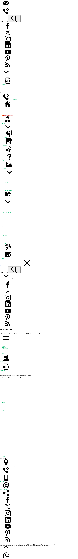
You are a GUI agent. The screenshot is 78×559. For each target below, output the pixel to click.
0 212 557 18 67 (2, 14)
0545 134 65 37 (2, 481)
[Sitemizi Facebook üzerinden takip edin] (8, 28)
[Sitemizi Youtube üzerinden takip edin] (8, 54)
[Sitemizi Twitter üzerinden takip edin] (8, 35)
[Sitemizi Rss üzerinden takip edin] (8, 67)
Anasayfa (1, 331)
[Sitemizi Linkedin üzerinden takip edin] (8, 48)
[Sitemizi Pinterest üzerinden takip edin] (8, 61)
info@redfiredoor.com (3, 7)
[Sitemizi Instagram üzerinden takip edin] (8, 41)
